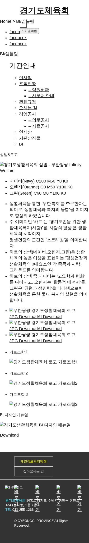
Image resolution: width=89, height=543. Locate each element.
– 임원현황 (38, 89)
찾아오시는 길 (33, 471)
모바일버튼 (29, 31)
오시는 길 (28, 107)
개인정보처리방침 (33, 461)
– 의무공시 (38, 120)
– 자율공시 (38, 126)
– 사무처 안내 (41, 95)
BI (21, 144)
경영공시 (27, 114)
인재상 (25, 132)
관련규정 (27, 102)
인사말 (25, 77)
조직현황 (27, 83)
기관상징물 (29, 138)
